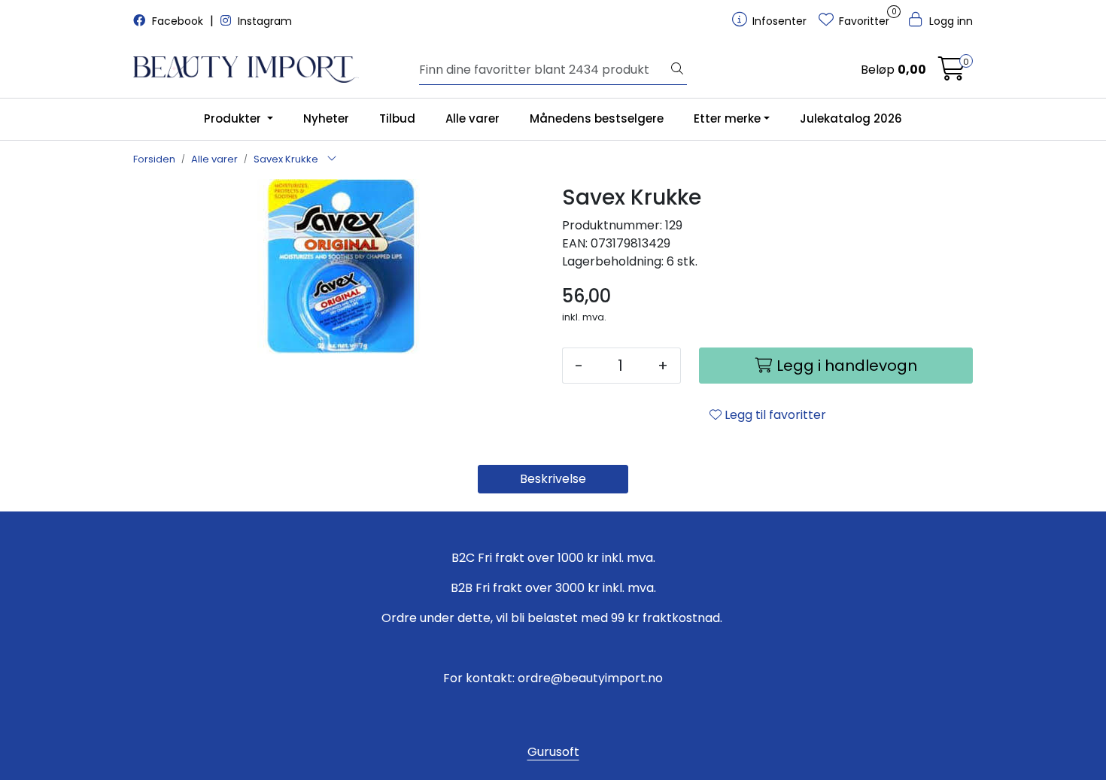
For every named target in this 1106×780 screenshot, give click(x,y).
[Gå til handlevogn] (951, 73)
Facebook (177, 21)
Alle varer (472, 118)
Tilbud (397, 118)
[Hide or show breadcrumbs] (332, 159)
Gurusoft (553, 751)
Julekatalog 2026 (851, 118)
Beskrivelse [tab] (553, 478)
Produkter (234, 118)
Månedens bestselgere (597, 118)
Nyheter (326, 118)
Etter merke (727, 118)
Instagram (263, 21)
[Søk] (677, 70)
